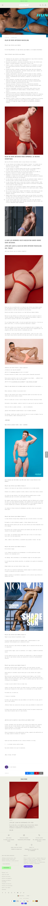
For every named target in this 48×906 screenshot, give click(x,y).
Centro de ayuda (5, 874)
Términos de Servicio (6, 883)
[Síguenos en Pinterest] (14, 892)
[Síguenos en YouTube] (17, 892)
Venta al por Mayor (6, 887)
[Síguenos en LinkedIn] (23, 892)
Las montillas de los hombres (17, 381)
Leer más (11, 829)
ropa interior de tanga (31, 381)
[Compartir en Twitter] (32, 773)
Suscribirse (6, 867)
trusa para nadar (14, 372)
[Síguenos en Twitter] (5, 892)
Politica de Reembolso (7, 878)
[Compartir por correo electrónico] (41, 773)
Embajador (4, 889)
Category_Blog (14, 37)
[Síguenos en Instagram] (8, 892)
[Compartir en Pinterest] (36, 773)
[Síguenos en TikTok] (20, 892)
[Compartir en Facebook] (27, 773)
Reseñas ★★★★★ (5, 872)
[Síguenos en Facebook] (2, 892)
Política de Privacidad (7, 885)
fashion (10, 820)
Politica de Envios (6, 876)
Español (28, 895)
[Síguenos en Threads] (11, 892)
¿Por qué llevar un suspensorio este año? (21, 822)
